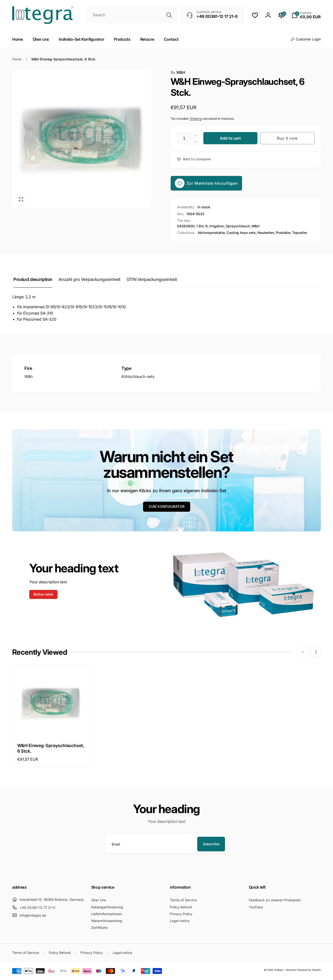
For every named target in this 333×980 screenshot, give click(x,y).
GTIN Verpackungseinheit (152, 279)
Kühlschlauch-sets (137, 376)
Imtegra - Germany (285, 969)
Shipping (196, 118)
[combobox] (132, 15)
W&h (28, 376)
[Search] (169, 15)
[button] (306, 15)
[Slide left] (303, 652)
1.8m (200, 226)
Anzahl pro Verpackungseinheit (89, 279)
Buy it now (287, 138)
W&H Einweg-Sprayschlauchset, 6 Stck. (50, 748)
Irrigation (216, 226)
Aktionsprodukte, (212, 233)
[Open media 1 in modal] (81, 138)
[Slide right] (316, 652)
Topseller (299, 233)
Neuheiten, (266, 233)
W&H (178, 72)
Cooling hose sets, (241, 233)
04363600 (186, 226)
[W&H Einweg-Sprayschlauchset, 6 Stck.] (51, 727)
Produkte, (283, 233)
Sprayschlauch (238, 226)
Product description (32, 279)
